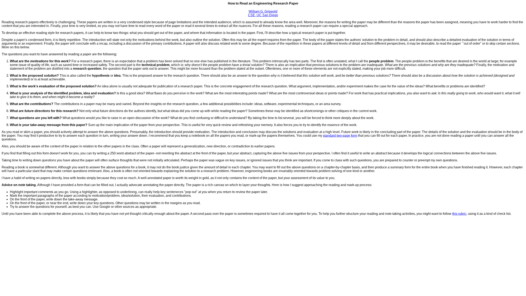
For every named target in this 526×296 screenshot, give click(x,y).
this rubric (459, 213)
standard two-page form (340, 135)
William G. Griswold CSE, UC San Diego (263, 13)
